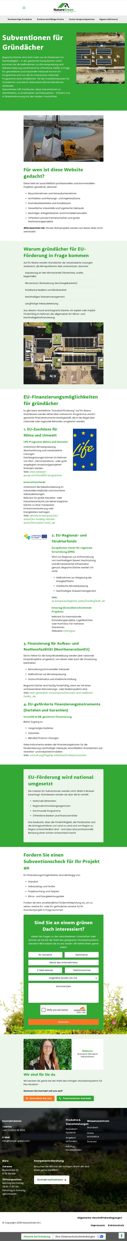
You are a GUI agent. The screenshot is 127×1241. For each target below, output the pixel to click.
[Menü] (24, 7)
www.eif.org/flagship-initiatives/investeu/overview (58, 755)
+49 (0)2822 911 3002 (13, 1130)
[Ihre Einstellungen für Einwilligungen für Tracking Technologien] (122, 1236)
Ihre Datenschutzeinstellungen (75, 1236)
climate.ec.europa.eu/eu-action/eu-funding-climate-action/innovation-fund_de (41, 519)
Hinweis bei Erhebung (37, 1236)
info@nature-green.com (16, 1140)
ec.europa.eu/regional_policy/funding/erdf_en (78, 601)
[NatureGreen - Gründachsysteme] (63, 9)
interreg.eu (69, 630)
